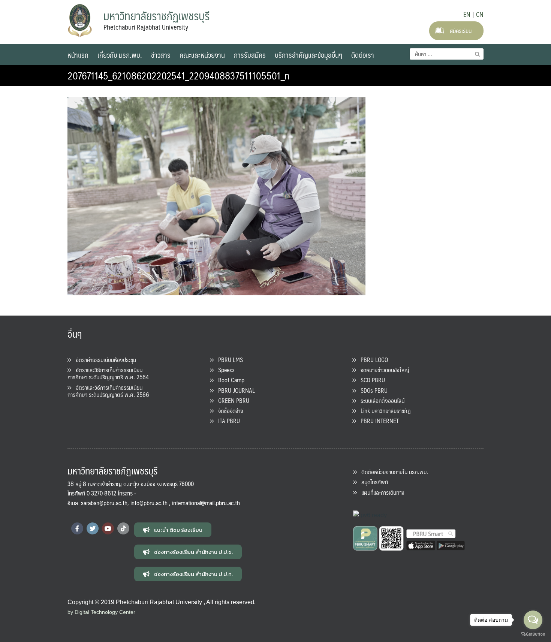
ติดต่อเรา (362, 55)
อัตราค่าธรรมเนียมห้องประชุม (103, 360)
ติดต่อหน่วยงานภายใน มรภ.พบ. (392, 472)
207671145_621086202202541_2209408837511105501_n (178, 75)
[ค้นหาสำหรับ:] (447, 54)
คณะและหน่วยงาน (202, 55)
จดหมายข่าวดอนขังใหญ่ (382, 370)
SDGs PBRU (372, 390)
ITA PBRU (227, 421)
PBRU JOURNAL (234, 390)
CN (480, 14)
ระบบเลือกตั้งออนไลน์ (380, 400)
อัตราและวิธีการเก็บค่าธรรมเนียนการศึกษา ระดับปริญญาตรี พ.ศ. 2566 (108, 391)
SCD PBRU (370, 380)
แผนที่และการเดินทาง (380, 492)
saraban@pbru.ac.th (104, 503)
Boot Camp (229, 380)
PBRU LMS (228, 360)
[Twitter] (93, 528)
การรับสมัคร (250, 55)
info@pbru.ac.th (149, 503)
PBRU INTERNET (377, 421)
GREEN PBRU (231, 400)
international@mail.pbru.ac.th (206, 503)
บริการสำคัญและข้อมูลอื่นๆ (308, 55)
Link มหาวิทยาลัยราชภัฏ (383, 411)
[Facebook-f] (77, 528)
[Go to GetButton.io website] (533, 634)
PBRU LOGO (372, 360)
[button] (172, 529)
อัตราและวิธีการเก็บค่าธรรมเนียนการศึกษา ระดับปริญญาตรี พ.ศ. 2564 (108, 373)
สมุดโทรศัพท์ (372, 482)
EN (466, 14)
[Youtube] (108, 528)
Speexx (224, 370)
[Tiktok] (123, 528)
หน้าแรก (77, 55)
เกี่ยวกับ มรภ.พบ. (119, 55)
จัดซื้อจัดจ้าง (228, 411)
